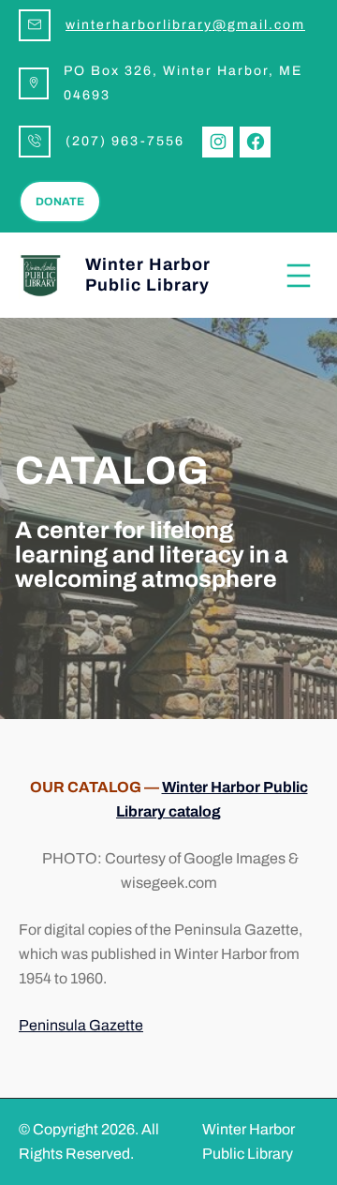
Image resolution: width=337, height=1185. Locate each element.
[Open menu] (298, 275)
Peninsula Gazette (81, 1025)
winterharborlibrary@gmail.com (185, 25)
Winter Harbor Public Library (148, 274)
